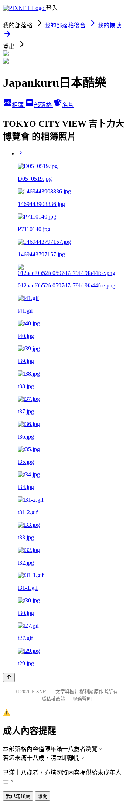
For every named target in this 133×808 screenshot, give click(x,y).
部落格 (43, 105)
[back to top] (9, 677)
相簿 (18, 105)
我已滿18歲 (18, 796)
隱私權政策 (53, 699)
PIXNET (40, 691)
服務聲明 (82, 699)
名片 (68, 105)
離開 (42, 796)
